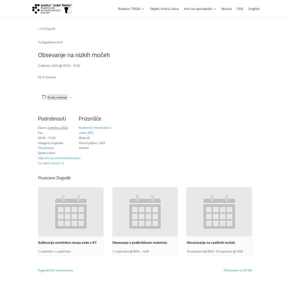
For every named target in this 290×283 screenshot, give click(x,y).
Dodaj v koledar (57, 97)
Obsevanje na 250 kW (238, 270)
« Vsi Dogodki (46, 28)
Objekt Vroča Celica (164, 9)
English (254, 9)
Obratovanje (46, 148)
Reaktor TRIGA (129, 9)
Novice (227, 9)
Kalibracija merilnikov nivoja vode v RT (67, 242)
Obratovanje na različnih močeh (211, 242)
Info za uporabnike (198, 9)
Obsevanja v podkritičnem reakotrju (139, 242)
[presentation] (70, 211)
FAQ (240, 9)
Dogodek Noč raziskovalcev (55, 270)
